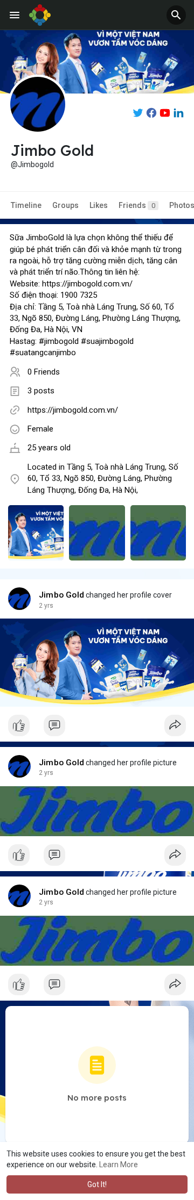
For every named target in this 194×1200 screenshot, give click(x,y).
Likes (98, 205)
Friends (137, 205)
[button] (176, 15)
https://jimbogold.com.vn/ (72, 410)
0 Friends (43, 372)
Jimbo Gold (61, 595)
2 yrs (46, 605)
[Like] (97, 728)
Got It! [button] (97, 1184)
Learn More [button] (118, 1164)
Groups (65, 205)
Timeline (26, 205)
